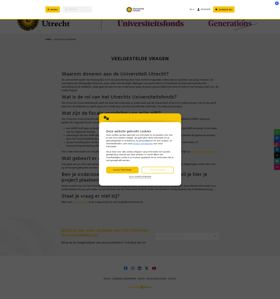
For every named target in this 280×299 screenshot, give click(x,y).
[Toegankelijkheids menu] (277, 3)
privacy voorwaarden (143, 144)
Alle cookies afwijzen (140, 177)
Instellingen (157, 170)
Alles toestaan (122, 170)
